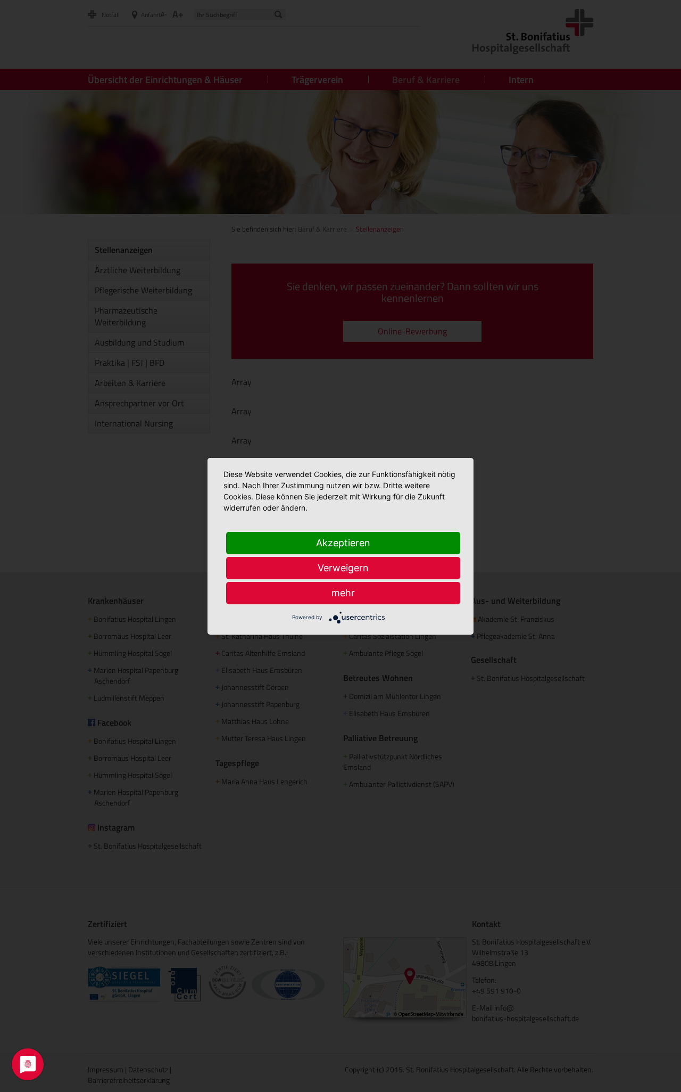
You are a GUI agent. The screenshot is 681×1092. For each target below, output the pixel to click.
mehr (343, 592)
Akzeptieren (343, 542)
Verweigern (343, 567)
